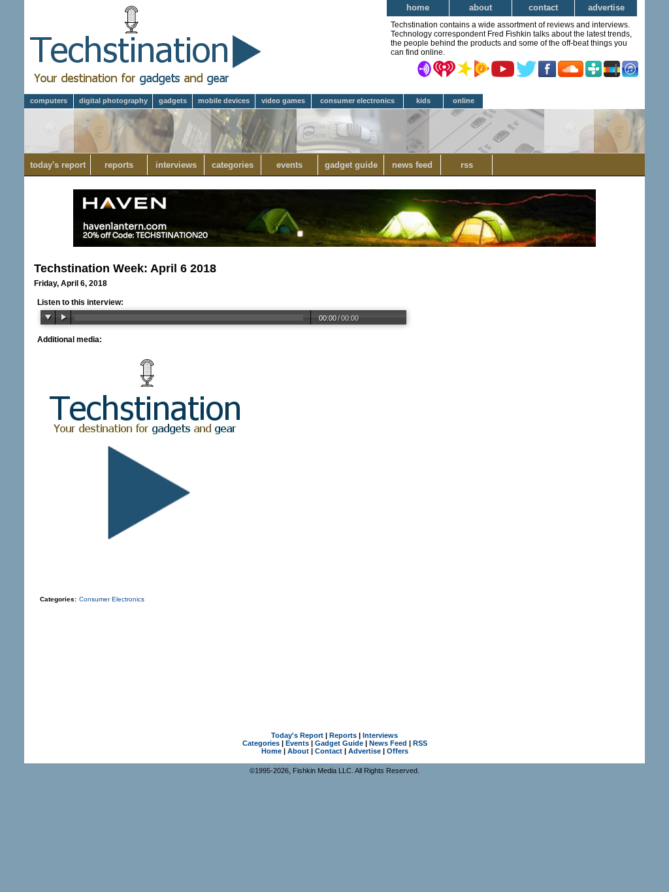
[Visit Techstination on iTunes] (630, 67)
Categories (232, 165)
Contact (543, 7)
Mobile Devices (224, 100)
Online (463, 100)
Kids (423, 100)
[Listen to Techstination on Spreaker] (464, 67)
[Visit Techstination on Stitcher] (612, 67)
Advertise (606, 7)
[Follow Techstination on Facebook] (547, 67)
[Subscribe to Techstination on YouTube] (502, 67)
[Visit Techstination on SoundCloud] (570, 67)
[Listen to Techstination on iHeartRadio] (444, 67)
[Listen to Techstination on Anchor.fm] (424, 67)
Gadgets (173, 100)
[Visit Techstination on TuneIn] (593, 67)
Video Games (283, 100)
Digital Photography (113, 100)
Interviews (176, 165)
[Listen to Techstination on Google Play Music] (481, 67)
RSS (467, 165)
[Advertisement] (334, 650)
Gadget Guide (351, 165)
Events (289, 165)
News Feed (412, 165)
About (480, 7)
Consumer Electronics (357, 100)
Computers (48, 100)
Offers (397, 751)
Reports (119, 165)
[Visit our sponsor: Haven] (334, 244)
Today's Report (58, 165)
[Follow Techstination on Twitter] (526, 67)
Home (417, 7)
